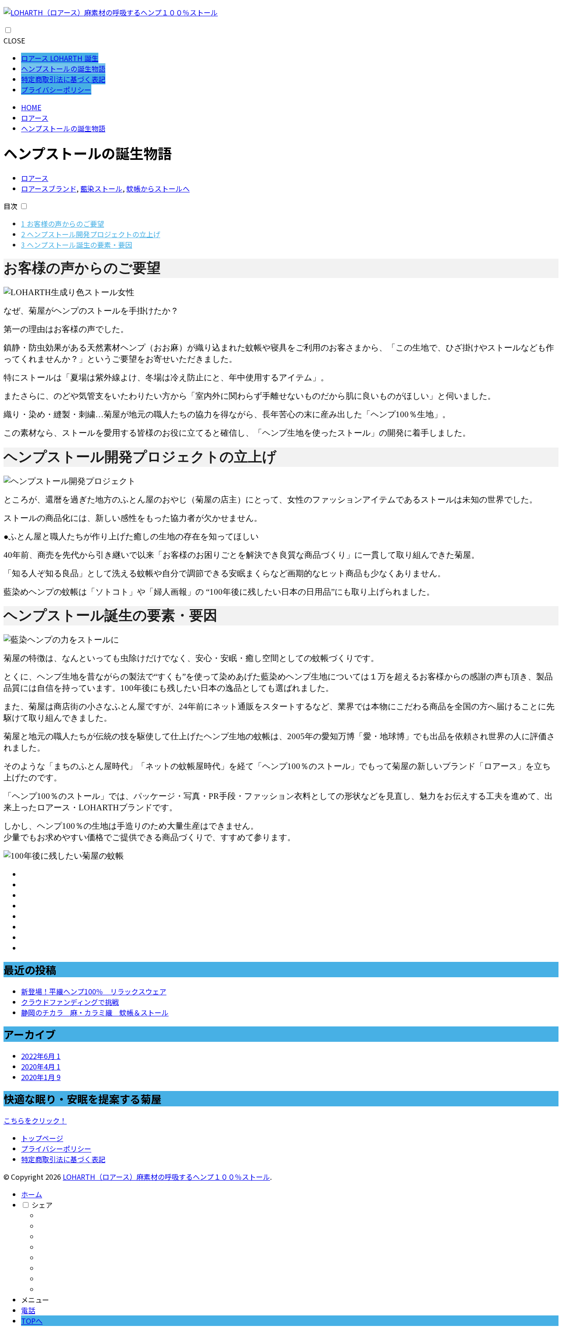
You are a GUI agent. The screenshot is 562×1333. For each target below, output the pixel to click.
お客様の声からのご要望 (62, 223)
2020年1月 (41, 1077)
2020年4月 (41, 1066)
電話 (28, 1310)
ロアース (34, 117)
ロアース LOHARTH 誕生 (59, 58)
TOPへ (32, 1320)
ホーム (31, 1194)
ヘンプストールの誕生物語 (63, 68)
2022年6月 (41, 1056)
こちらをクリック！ (35, 1120)
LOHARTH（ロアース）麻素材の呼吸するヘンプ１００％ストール (166, 1176)
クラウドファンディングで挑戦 (70, 1002)
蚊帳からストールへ (158, 188)
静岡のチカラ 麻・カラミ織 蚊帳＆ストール (95, 1012)
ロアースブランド (48, 188)
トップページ (42, 1138)
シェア (42, 1204)
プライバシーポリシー (56, 89)
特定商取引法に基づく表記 (63, 79)
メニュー (35, 1299)
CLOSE (14, 40)
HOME (31, 107)
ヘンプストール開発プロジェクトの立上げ (90, 234)
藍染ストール (101, 188)
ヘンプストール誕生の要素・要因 (76, 244)
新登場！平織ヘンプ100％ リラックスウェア (93, 991)
